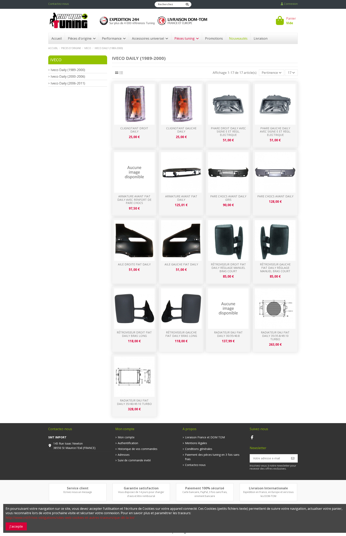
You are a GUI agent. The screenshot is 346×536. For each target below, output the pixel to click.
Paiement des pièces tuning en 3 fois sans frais (212, 457)
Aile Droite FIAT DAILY (134, 264)
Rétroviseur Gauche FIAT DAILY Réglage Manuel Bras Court (275, 267)
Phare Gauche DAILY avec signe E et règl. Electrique (275, 131)
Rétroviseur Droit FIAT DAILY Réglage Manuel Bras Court (228, 267)
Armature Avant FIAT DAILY (181, 198)
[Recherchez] (187, 4)
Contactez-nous (58, 4)
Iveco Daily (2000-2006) (68, 76)
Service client (78, 488)
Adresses (124, 455)
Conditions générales (198, 449)
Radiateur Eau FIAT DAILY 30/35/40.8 (228, 334)
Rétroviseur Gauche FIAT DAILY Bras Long (181, 334)
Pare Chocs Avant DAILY (275, 196)
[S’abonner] (293, 458)
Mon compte (126, 437)
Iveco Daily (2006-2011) (68, 83)
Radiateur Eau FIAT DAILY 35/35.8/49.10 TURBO (275, 335)
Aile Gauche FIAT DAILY (181, 264)
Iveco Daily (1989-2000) (68, 70)
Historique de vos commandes (137, 449)
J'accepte (16, 526)
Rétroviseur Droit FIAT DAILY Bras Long (134, 334)
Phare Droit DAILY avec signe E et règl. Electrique (228, 131)
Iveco (55, 59)
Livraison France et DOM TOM (205, 437)
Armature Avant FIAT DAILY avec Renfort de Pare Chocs (134, 199)
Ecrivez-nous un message (77, 492)
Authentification (128, 443)
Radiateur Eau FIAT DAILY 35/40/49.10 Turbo (134, 402)
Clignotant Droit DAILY (134, 129)
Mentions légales (196, 443)
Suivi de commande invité (134, 460)
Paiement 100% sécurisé (204, 488)
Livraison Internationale (268, 488)
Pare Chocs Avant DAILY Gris (228, 198)
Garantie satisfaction (141, 488)
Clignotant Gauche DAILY (181, 129)
